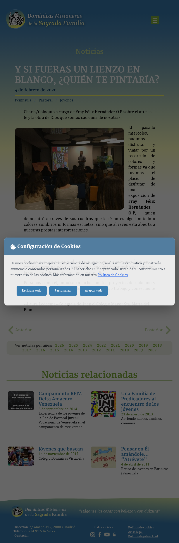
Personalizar (63, 290)
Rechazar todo (31, 290)
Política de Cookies (113, 275)
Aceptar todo (94, 290)
